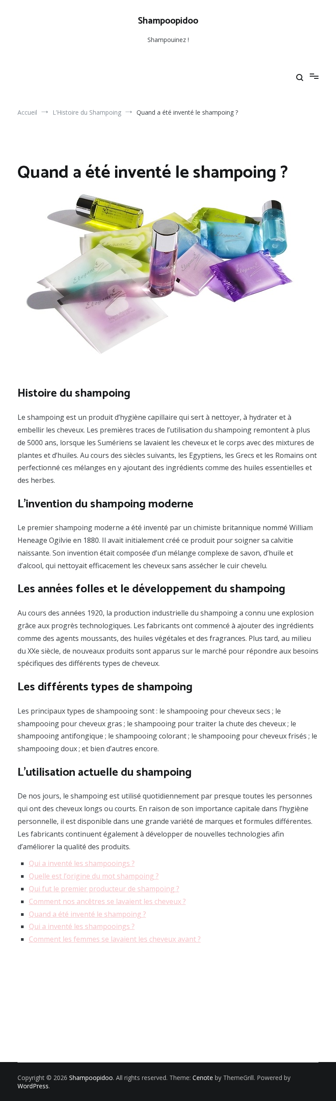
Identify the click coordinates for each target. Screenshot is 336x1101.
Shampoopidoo (168, 21)
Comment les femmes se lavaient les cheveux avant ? (115, 939)
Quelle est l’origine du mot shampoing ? (94, 876)
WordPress (33, 1086)
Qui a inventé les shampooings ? (82, 863)
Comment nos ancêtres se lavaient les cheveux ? (107, 901)
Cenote (202, 1077)
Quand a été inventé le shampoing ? (87, 914)
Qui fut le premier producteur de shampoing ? (104, 888)
